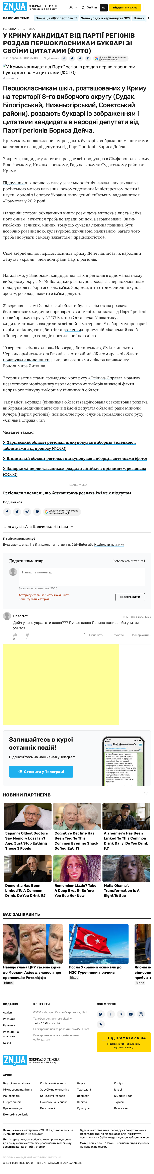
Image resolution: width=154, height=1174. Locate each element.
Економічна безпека (54, 1102)
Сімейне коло (123, 1096)
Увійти (92, 7)
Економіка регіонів (15, 1114)
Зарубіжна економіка (54, 1089)
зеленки (73, 329)
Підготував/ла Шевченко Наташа (35, 526)
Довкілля (83, 1096)
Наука (81, 1083)
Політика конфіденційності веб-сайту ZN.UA (32, 1157)
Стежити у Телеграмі (44, 772)
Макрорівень (11, 1096)
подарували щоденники (26, 359)
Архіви (7, 1012)
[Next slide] (148, 18)
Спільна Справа (105, 377)
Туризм (119, 1102)
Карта (7, 1042)
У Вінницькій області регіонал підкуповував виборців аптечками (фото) (75, 458)
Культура (83, 1108)
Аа (103, 7)
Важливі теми (16, 18)
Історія (118, 1089)
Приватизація (12, 1108)
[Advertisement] (61, 684)
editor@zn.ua (41, 1039)
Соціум (119, 1083)
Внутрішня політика (16, 1083)
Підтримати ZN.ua (125, 7)
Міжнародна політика (17, 1089)
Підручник (14, 182)
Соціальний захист (53, 1083)
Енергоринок (12, 1102)
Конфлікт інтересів (53, 1096)
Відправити (130, 597)
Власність (121, 1108)
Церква (82, 1102)
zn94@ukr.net (80, 1029)
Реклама (9, 1025)
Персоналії (47, 1108)
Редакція (9, 1019)
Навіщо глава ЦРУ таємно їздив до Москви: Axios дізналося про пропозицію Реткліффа (32, 972)
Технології (84, 1089)
